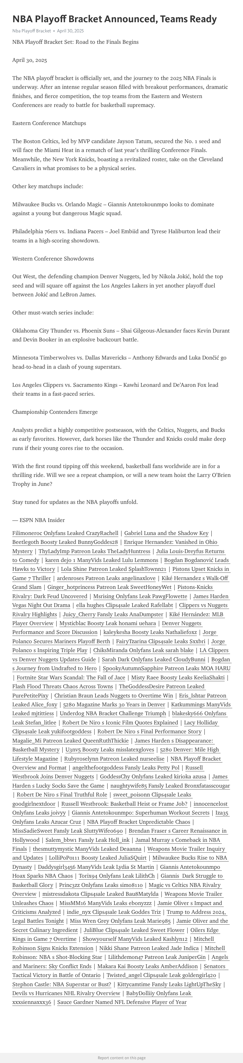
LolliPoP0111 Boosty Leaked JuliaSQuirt (97, 857)
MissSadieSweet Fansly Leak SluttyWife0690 (67, 830)
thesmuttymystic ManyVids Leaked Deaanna (87, 848)
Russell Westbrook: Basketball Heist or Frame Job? (124, 803)
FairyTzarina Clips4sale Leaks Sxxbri (160, 641)
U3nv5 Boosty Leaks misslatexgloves (109, 749)
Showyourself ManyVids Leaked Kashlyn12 (135, 938)
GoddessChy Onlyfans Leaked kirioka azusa (153, 776)
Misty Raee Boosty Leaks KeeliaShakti (178, 677)
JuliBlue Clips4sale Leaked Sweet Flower (134, 930)
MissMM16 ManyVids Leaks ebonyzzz (105, 903)
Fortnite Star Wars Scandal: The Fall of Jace (71, 677)
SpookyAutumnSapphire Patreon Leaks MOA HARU (166, 668)
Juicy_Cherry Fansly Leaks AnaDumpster (113, 614)
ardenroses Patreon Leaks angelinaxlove (106, 578)
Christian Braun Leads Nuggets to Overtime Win (113, 695)
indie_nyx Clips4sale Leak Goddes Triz (114, 911)
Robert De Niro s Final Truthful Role (62, 794)
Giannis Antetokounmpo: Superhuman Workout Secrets (140, 812)
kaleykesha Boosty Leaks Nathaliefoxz (150, 632)
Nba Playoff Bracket (31, 31)
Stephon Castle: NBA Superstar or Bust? (61, 984)
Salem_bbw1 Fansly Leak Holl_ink (87, 839)
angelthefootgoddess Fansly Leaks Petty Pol (125, 767)
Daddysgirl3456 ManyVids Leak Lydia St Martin (96, 866)
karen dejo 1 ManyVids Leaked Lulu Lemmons (101, 560)
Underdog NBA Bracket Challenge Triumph (113, 713)
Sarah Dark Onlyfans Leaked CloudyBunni (153, 659)
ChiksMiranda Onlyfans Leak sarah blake (143, 650)
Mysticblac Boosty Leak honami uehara (107, 623)
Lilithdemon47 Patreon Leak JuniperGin (157, 957)
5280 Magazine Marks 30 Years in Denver (114, 704)
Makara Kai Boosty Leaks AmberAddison (147, 966)
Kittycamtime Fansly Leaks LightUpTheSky (169, 984)
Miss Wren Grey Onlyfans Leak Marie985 (120, 920)
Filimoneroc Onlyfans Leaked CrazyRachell (65, 533)
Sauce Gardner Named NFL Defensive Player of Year (122, 1002)
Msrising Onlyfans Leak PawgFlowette (140, 596)
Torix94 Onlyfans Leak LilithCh (117, 875)
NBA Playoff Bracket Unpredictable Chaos (138, 821)
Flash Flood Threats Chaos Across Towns (62, 686)
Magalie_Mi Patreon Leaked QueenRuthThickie (70, 740)
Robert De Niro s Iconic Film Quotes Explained (120, 722)
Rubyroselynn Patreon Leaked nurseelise (114, 758)
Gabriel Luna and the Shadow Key (166, 533)
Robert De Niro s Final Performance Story (149, 731)
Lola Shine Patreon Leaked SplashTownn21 (113, 568)
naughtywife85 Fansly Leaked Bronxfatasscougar (170, 785)
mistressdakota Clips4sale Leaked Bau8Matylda (100, 893)
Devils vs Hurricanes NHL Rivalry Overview (66, 993)
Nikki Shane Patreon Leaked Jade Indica (149, 948)
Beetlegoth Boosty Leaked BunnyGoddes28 (65, 541)
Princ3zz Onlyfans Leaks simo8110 (101, 884)
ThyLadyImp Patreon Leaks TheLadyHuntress (94, 551)
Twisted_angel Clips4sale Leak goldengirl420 (161, 975)
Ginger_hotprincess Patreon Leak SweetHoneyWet (109, 587)
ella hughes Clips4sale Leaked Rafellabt (124, 605)
